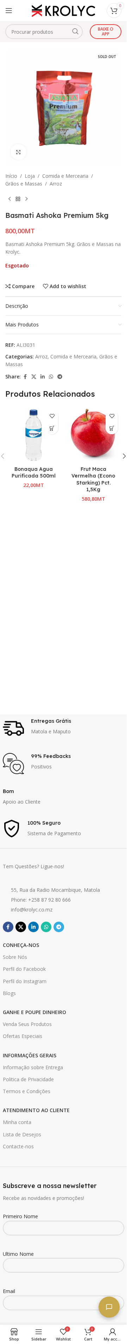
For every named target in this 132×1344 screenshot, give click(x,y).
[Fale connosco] (109, 1307)
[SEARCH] (75, 31)
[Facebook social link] (25, 377)
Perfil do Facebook (24, 969)
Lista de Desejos (22, 1134)
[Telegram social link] (59, 377)
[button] (52, 428)
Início (11, 176)
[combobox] (44, 31)
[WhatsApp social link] (51, 377)
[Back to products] (18, 199)
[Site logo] (63, 10)
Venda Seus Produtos (27, 1024)
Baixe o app (105, 31)
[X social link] (33, 377)
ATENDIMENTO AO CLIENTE (36, 1110)
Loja (30, 176)
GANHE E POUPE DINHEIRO (34, 1012)
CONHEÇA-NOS (21, 945)
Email (9, 1291)
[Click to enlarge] (18, 152)
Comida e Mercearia (65, 176)
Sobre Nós (15, 957)
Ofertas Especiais (22, 1036)
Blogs (9, 993)
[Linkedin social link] (42, 377)
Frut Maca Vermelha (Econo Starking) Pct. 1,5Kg (93, 479)
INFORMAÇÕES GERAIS (29, 1055)
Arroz (56, 183)
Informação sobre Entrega (33, 1067)
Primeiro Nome (20, 1216)
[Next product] (26, 199)
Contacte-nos (18, 1146)
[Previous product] (9, 199)
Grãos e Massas (23, 183)
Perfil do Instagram (24, 981)
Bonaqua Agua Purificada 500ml (34, 472)
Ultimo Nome (18, 1254)
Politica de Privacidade (28, 1079)
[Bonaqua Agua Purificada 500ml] (33, 434)
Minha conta (17, 1122)
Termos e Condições (26, 1091)
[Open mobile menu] (9, 11)
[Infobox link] (63, 728)
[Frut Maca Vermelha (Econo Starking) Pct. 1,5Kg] (93, 434)
